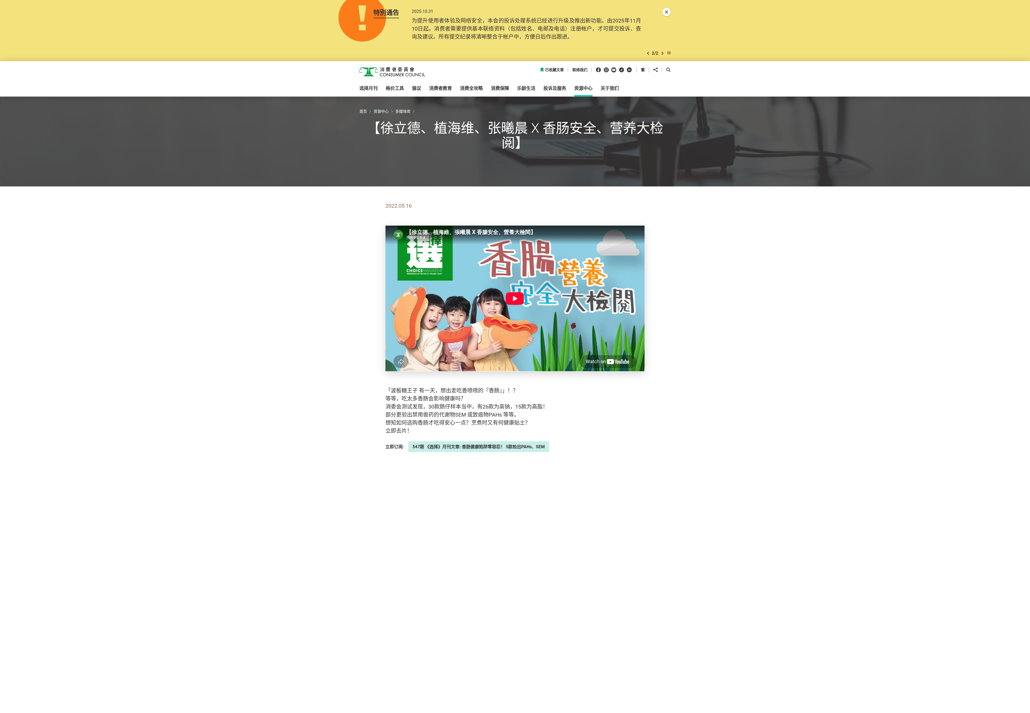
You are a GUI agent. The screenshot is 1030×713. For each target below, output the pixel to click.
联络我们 (579, 70)
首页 (363, 111)
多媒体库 (402, 111)
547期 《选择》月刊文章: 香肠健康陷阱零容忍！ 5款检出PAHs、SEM (479, 447)
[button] (648, 53)
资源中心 (381, 111)
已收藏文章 (554, 70)
